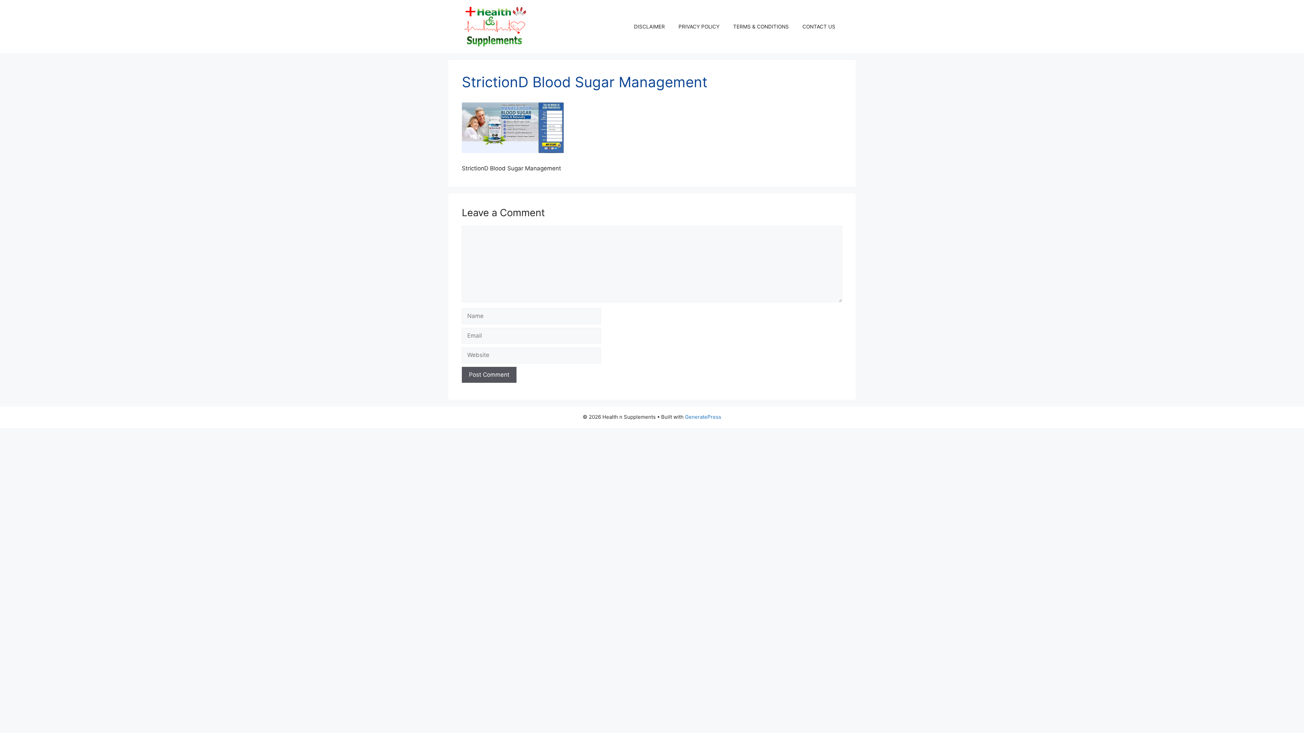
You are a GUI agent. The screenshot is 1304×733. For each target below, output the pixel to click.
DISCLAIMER (649, 26)
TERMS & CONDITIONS (761, 26)
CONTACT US (818, 26)
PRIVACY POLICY (699, 26)
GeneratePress (703, 417)
